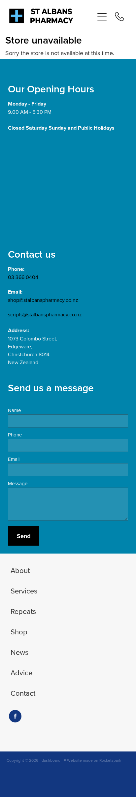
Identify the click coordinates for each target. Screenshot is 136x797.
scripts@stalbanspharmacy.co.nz (45, 314)
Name (14, 410)
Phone (15, 434)
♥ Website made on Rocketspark (92, 760)
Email (13, 459)
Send (23, 536)
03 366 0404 (23, 277)
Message (17, 483)
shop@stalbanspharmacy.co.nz (43, 299)
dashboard (51, 760)
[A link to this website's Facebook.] (15, 716)
